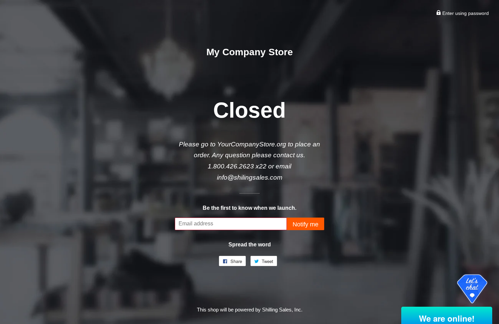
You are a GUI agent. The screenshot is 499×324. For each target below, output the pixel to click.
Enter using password (465, 13)
